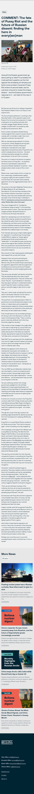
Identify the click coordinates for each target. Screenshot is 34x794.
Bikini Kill (12, 476)
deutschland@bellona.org (18, 763)
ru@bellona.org (15, 766)
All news (5, 558)
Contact (3, 775)
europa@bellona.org (18, 760)
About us (4, 779)
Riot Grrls (18, 440)
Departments (5, 771)
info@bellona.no (14, 757)
